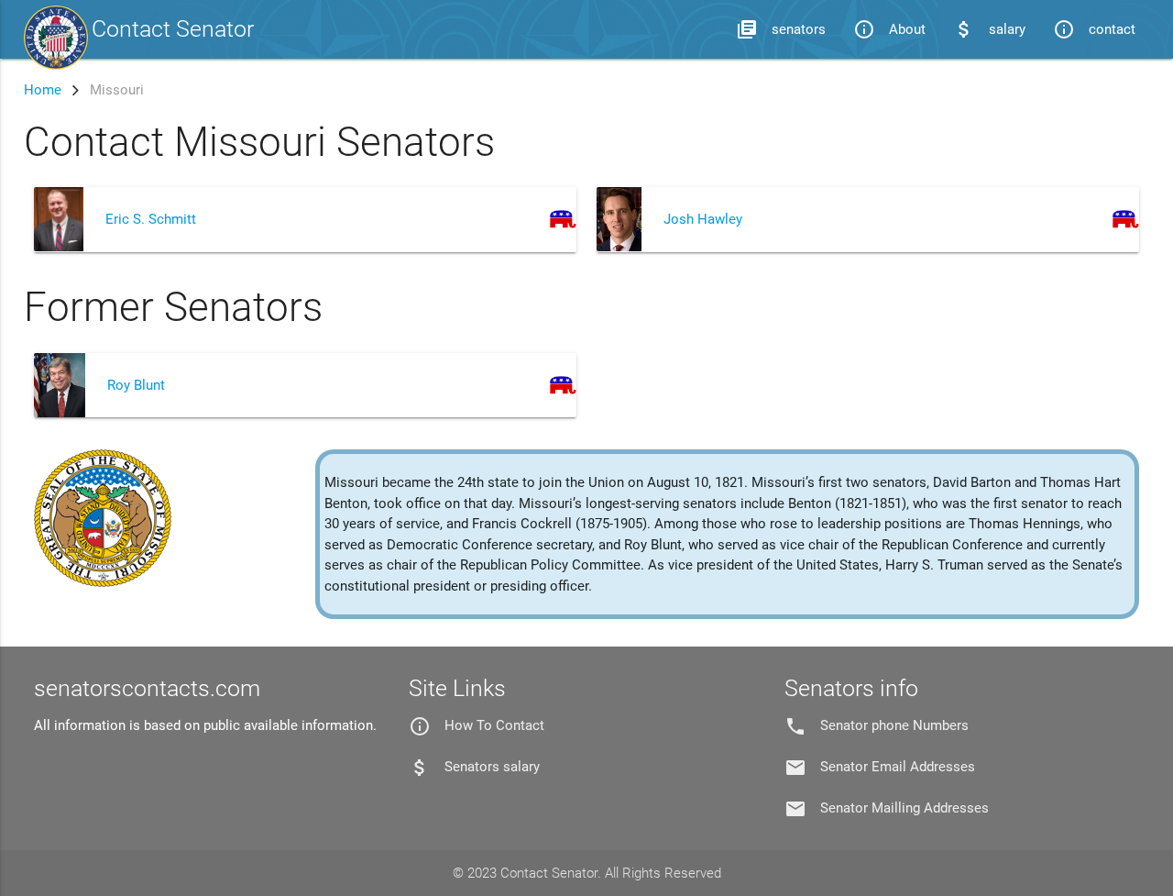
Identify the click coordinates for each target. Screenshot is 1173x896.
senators (781, 29)
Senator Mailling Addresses (904, 808)
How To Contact (494, 725)
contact (1094, 29)
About (889, 29)
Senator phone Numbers (894, 725)
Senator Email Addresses (897, 766)
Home (42, 90)
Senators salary (492, 766)
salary (989, 29)
